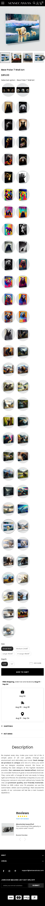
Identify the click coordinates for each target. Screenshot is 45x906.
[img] (22, 816)
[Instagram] (9, 871)
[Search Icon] (34, 3)
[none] (5, 58)
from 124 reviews (22, 819)
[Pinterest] (15, 871)
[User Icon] (37, 3)
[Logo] (19, 3)
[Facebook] (3, 871)
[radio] (8, 90)
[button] (20, 839)
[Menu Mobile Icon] (2, 3)
